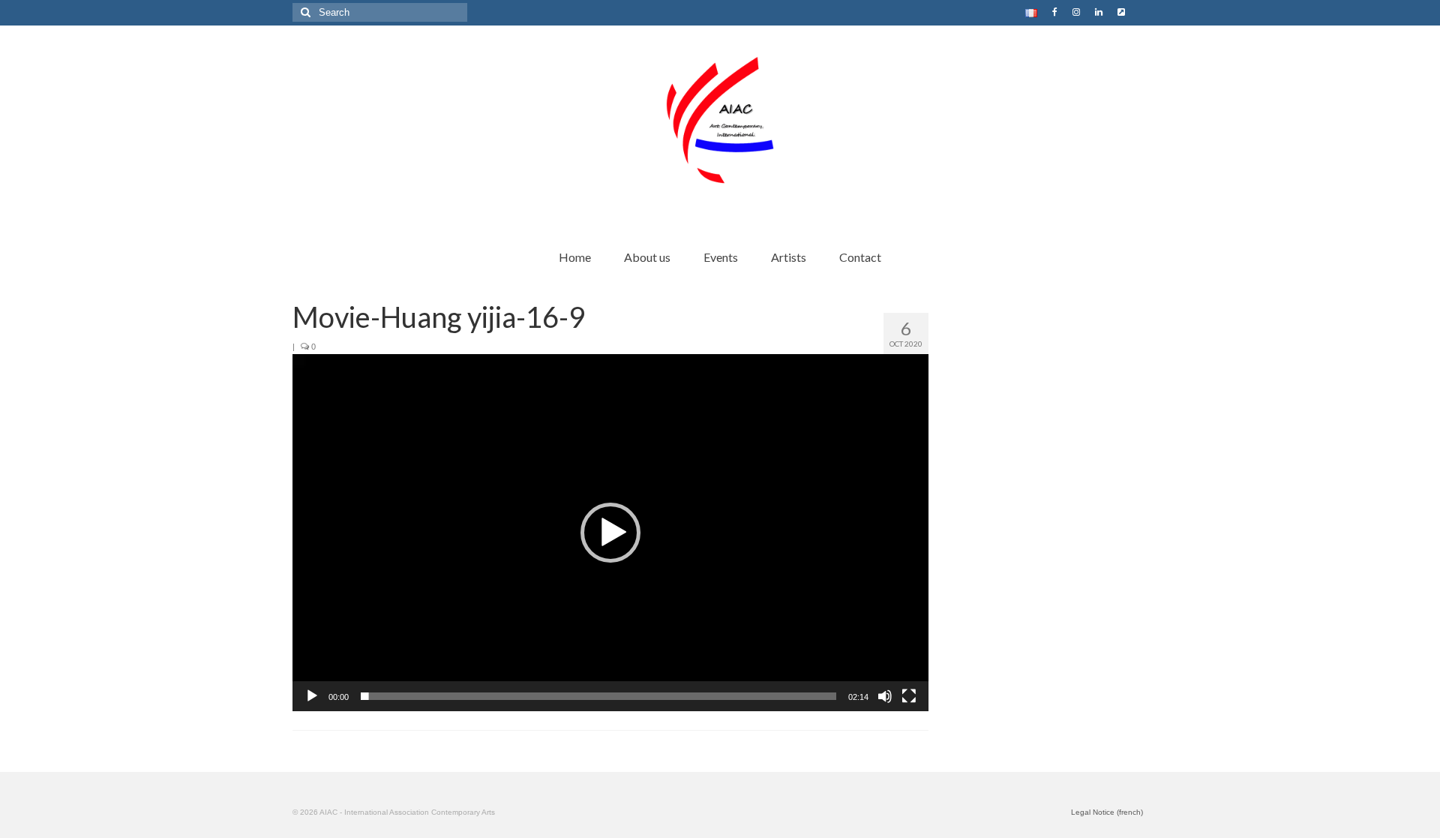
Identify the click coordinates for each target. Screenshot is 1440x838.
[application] (610, 532)
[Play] (312, 696)
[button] (610, 533)
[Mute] (885, 696)
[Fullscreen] (909, 696)
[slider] (598, 696)
